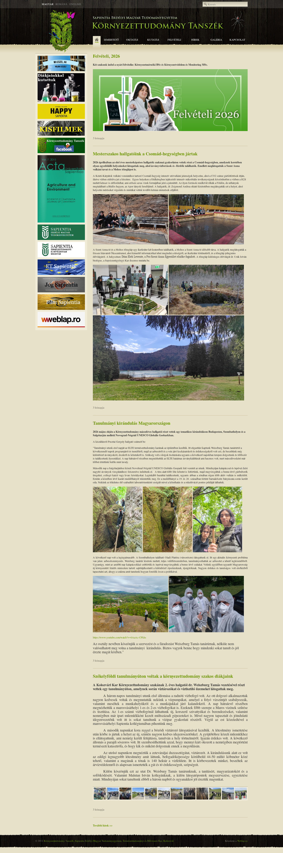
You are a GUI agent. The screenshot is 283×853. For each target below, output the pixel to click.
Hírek (195, 39)
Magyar (48, 4)
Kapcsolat (237, 39)
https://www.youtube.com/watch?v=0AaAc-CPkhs (119, 637)
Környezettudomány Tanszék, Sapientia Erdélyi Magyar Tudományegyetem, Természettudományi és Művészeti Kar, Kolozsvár (109, 840)
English (75, 4)
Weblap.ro (242, 840)
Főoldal (97, 42)
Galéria (216, 39)
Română (61, 4)
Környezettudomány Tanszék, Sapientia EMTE (141, 30)
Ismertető (111, 39)
